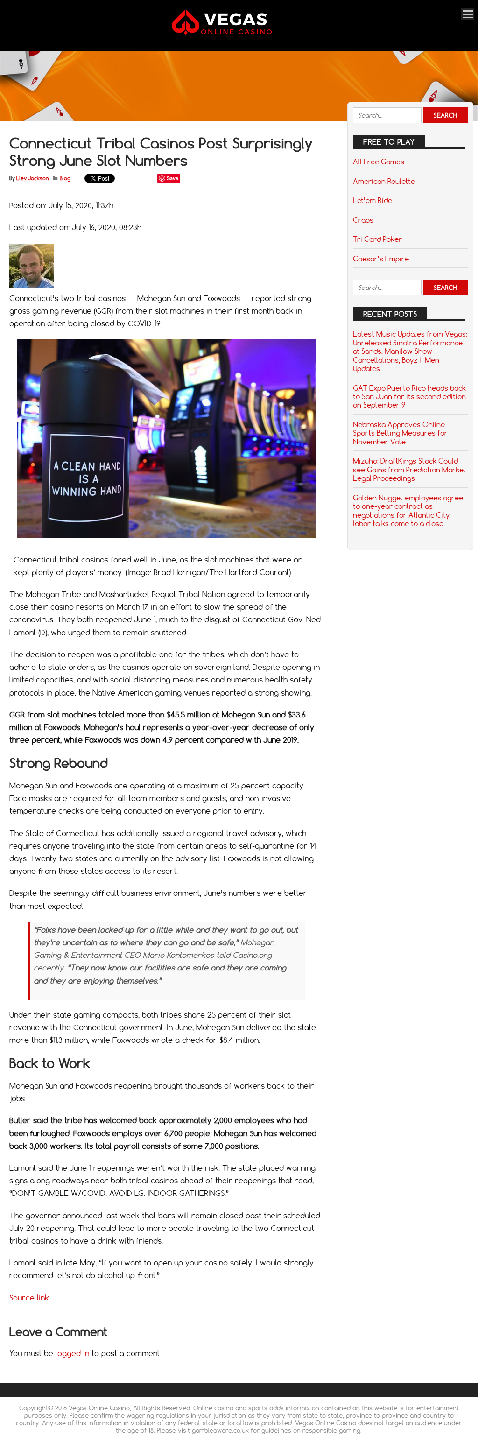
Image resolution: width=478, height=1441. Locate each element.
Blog (65, 178)
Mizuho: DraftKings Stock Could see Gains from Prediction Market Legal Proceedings (409, 469)
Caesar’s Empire (381, 258)
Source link (29, 1297)
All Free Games (378, 161)
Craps (363, 220)
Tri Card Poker (377, 239)
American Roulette (384, 181)
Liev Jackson (32, 178)
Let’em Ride (372, 200)
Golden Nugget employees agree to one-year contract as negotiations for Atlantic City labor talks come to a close (408, 510)
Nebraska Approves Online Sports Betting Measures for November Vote (400, 433)
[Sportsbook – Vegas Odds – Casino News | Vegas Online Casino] (234, 33)
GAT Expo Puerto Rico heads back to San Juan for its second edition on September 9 (409, 396)
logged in (72, 1353)
